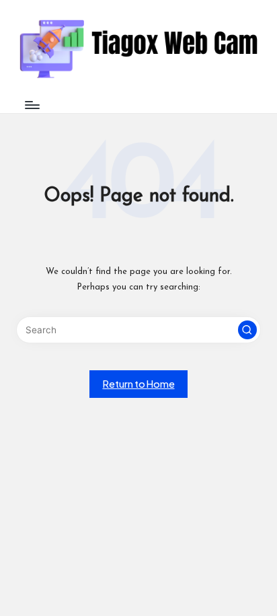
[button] (247, 329)
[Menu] (31, 104)
